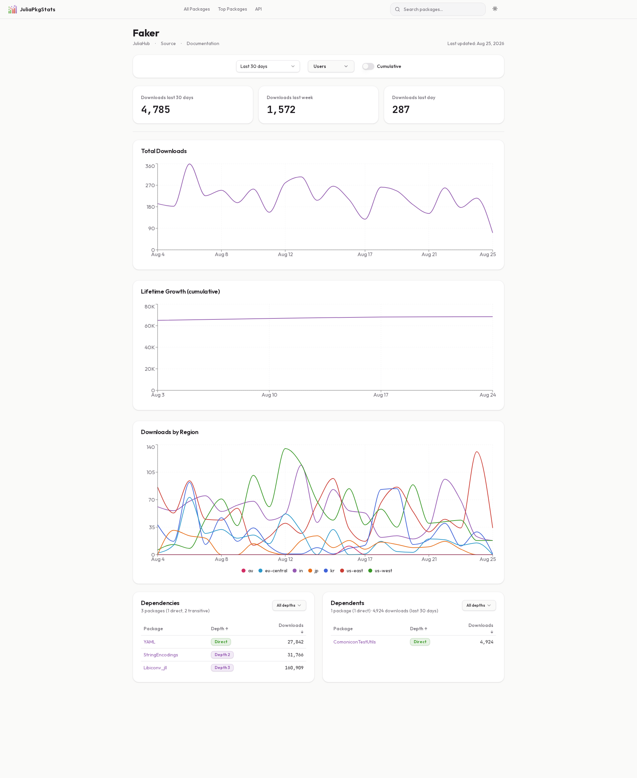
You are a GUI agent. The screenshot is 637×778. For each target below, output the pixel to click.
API (258, 9)
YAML (149, 642)
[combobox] (268, 66)
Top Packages (232, 9)
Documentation (203, 43)
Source (168, 43)
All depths (286, 605)
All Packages (197, 9)
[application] (318, 211)
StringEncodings (161, 655)
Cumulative (389, 66)
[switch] (368, 66)
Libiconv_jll (155, 668)
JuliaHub (141, 43)
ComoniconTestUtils (354, 642)
